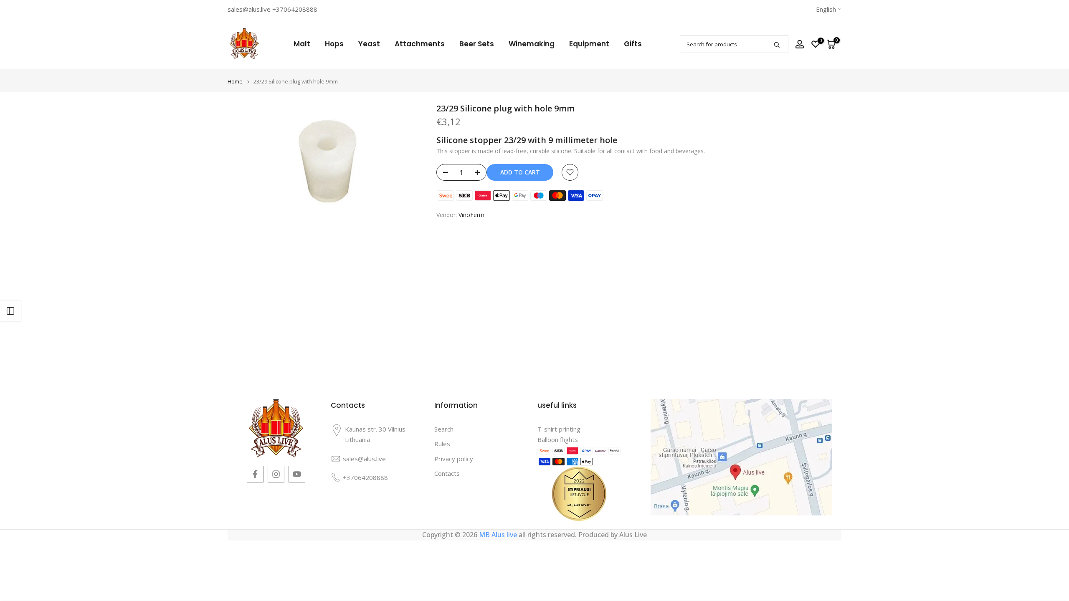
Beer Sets (476, 44)
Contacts (447, 473)
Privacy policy (453, 459)
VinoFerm (471, 215)
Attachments (420, 44)
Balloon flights (557, 439)
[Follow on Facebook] (255, 474)
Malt (302, 44)
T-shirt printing (558, 429)
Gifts (633, 44)
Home (235, 81)
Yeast (369, 44)
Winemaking (532, 44)
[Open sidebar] (10, 310)
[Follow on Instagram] (276, 474)
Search (443, 429)
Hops (334, 44)
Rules (442, 443)
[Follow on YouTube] (297, 474)
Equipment (589, 44)
